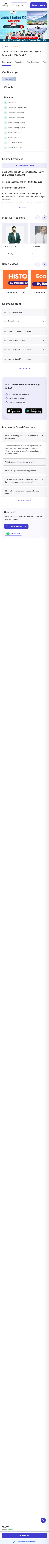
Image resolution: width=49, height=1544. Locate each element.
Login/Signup (38, 5)
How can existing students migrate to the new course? (22, 437)
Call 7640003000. (11, 519)
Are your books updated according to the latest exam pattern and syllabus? (22, 480)
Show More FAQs (24, 500)
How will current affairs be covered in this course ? (22, 492)
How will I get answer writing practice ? (21, 471)
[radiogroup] (24, 83)
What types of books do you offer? (19, 462)
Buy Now (24, 1535)
